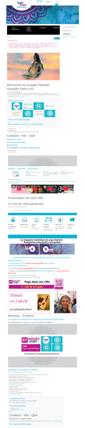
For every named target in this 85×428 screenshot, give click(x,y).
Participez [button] (57, 27)
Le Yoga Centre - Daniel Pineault (15, 181)
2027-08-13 (63, 171)
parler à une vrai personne (45, 271)
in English (39, 1)
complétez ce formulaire (17, 275)
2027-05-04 (28, 174)
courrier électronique (17, 142)
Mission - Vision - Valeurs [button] (29, 29)
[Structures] (55, 38)
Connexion (49, 1)
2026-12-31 (28, 171)
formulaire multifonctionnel (30, 148)
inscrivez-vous (56, 93)
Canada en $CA (20, 409)
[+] (8, 122)
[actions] (58, 38)
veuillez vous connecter (20, 96)
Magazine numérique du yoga (37, 181)
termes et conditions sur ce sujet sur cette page (52, 420)
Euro (18, 408)
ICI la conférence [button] (15, 28)
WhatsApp (13, 145)
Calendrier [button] (42, 27)
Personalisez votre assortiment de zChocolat (23, 210)
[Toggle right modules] (77, 24)
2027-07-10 (45, 171)
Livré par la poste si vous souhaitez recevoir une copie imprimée (41, 257)
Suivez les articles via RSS (71, 36)
